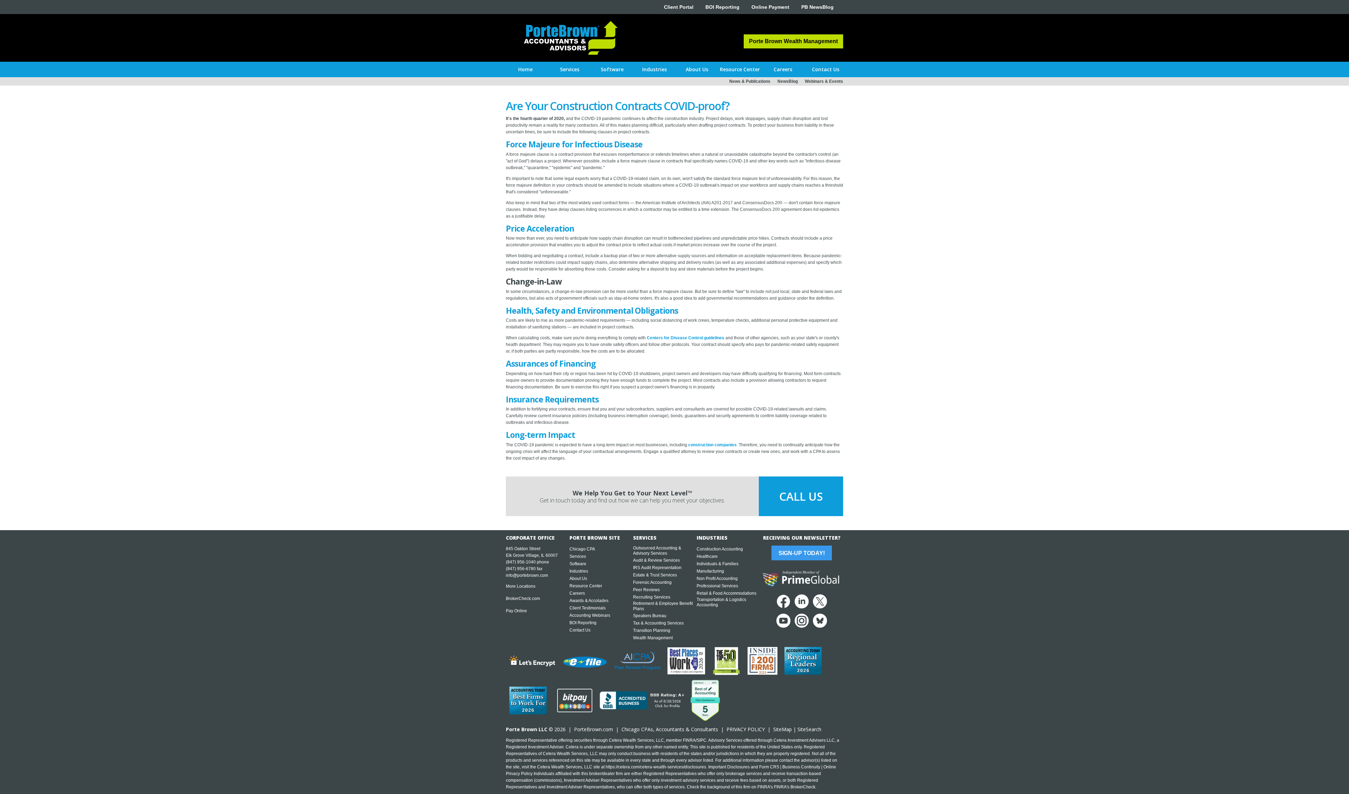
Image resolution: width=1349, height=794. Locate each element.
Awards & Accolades (588, 600)
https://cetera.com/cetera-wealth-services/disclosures (656, 767)
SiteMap (782, 729)
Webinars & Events (824, 81)
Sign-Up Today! (801, 553)
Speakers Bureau (649, 615)
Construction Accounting (720, 549)
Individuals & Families (717, 563)
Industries (578, 571)
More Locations (520, 586)
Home (525, 69)
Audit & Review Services (656, 560)
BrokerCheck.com (523, 598)
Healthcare (707, 556)
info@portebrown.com (527, 575)
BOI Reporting (722, 7)
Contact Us (580, 630)
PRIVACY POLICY (745, 729)
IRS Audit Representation (657, 567)
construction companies (712, 444)
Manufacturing (710, 571)
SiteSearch (809, 729)
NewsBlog (787, 81)
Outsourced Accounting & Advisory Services (657, 551)
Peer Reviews (646, 589)
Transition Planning (651, 630)
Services (577, 556)
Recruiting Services (651, 597)
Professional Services (717, 585)
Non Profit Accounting (717, 578)
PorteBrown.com (593, 729)
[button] (569, 69)
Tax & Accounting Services (658, 623)
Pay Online (516, 610)
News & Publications (749, 81)
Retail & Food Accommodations (726, 593)
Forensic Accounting (652, 582)
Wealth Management (653, 637)
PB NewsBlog (817, 7)
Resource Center (585, 585)
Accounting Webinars (589, 615)
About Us (578, 578)
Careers (577, 593)
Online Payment (770, 7)
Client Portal (678, 7)
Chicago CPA (582, 549)
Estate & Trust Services (655, 575)
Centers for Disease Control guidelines (685, 337)
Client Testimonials (587, 608)
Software (577, 563)
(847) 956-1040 (521, 562)
